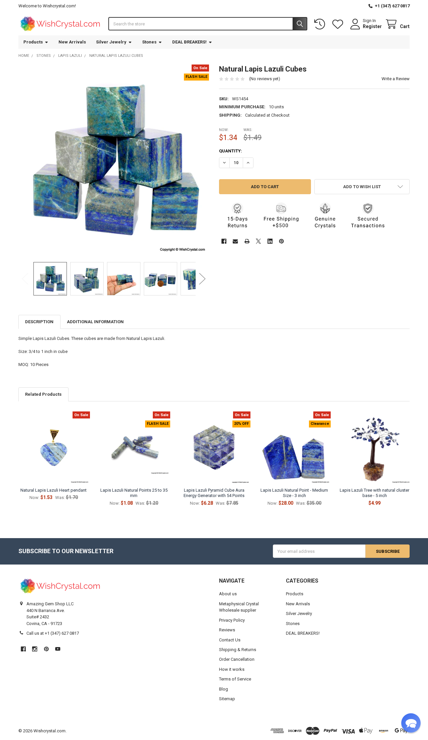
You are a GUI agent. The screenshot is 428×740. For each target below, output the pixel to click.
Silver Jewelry (111, 41)
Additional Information (95, 321)
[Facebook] (224, 241)
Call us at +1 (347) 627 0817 (52, 633)
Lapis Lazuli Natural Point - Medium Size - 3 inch (294, 493)
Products (33, 41)
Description (39, 321)
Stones (149, 41)
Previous (25, 278)
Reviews (227, 629)
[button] (362, 186)
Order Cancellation (236, 659)
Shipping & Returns (237, 649)
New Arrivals (72, 41)
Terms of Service (235, 679)
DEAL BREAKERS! (189, 41)
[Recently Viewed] (321, 24)
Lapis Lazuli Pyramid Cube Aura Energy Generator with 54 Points (214, 493)
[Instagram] (34, 649)
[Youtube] (58, 649)
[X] (258, 241)
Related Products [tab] (43, 394)
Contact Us (229, 639)
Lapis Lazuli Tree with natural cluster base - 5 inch (374, 493)
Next (202, 278)
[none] (113, 160)
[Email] (235, 241)
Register (372, 26)
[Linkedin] (270, 241)
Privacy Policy (232, 620)
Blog (223, 689)
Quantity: (230, 150)
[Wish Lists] (339, 24)
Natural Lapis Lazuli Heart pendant (53, 490)
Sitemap (227, 698)
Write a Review (396, 78)
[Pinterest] (281, 241)
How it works (231, 669)
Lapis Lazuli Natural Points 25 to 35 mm (134, 493)
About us (228, 593)
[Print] (247, 241)
